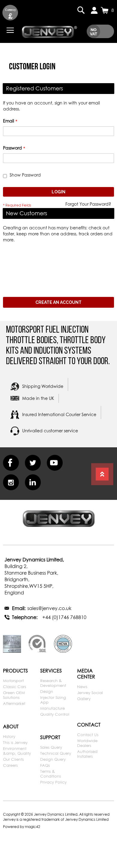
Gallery (84, 698)
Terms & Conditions (50, 773)
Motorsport (13, 680)
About (11, 727)
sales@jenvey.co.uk (49, 608)
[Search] (81, 10)
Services (51, 671)
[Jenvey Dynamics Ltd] (49, 31)
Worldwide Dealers (87, 743)
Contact (88, 725)
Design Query (53, 759)
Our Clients (13, 759)
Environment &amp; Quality (17, 751)
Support (50, 737)
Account (94, 10)
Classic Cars (14, 686)
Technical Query (55, 753)
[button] (10, 12)
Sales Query (51, 747)
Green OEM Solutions (14, 695)
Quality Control (54, 714)
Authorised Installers (87, 754)
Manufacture (52, 708)
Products (15, 671)
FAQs (45, 765)
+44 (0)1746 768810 (64, 617)
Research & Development (53, 683)
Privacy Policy (53, 782)
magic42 (32, 826)
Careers (10, 765)
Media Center (86, 674)
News (82, 686)
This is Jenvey (15, 742)
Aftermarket (14, 703)
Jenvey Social (90, 692)
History (9, 736)
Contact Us (87, 734)
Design (46, 691)
